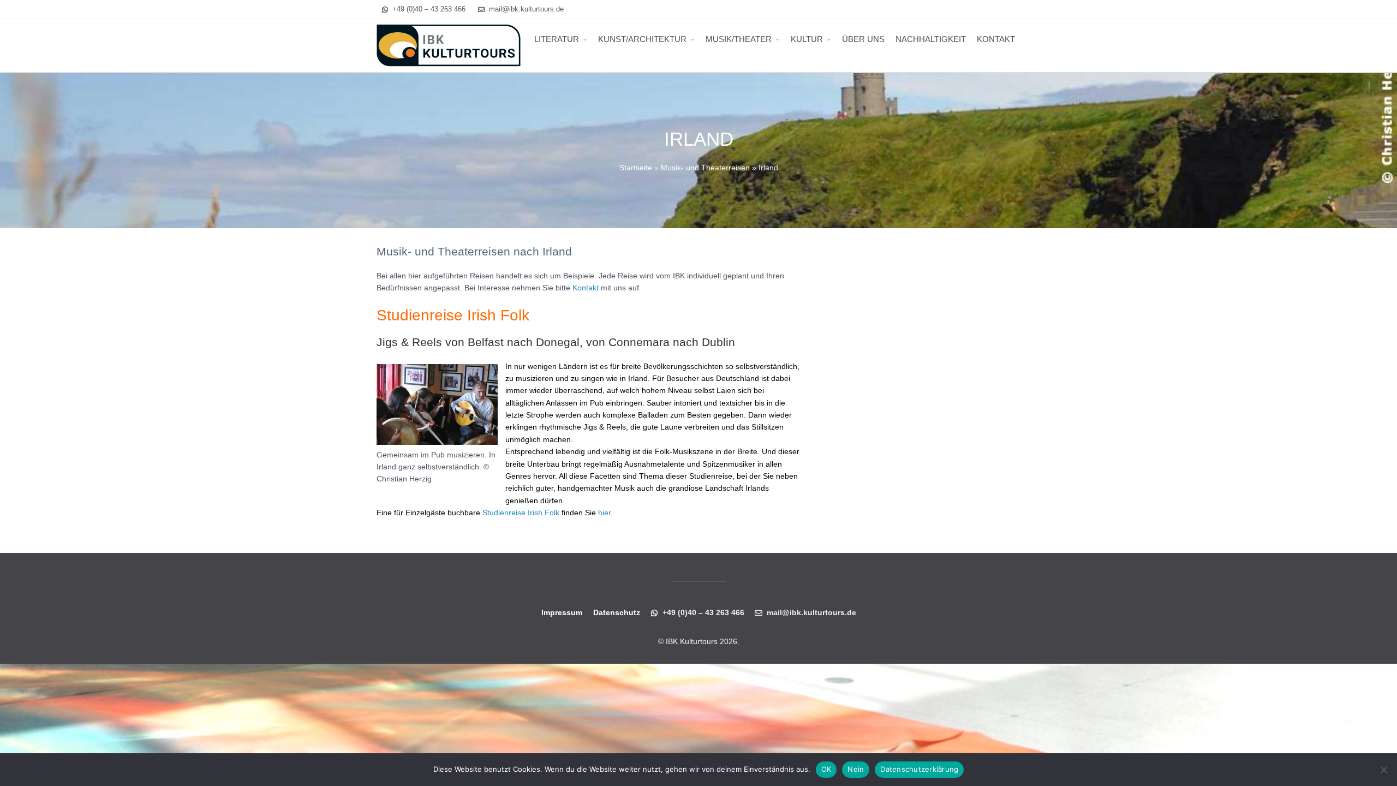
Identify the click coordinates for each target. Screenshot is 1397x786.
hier (604, 512)
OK (826, 769)
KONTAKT (996, 39)
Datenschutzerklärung (919, 769)
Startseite (635, 167)
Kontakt (585, 287)
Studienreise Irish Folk (520, 512)
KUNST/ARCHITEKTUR (642, 39)
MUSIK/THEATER (739, 39)
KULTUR (807, 39)
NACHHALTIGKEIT (930, 39)
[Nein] (1383, 769)
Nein (855, 769)
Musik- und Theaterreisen (705, 167)
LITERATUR (556, 39)
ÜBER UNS (863, 39)
